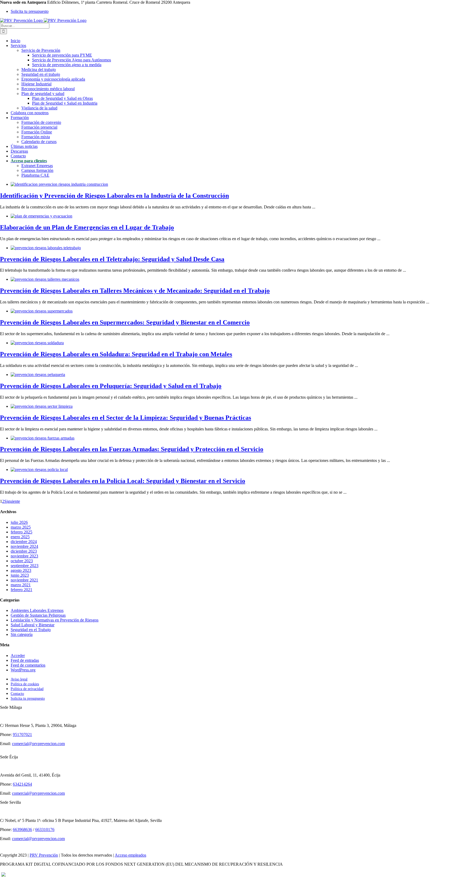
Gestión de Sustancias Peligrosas (38, 615)
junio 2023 (20, 575)
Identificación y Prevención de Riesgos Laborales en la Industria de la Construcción (114, 195)
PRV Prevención (44, 855)
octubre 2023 (22, 561)
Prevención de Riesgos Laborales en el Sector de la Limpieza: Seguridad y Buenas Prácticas (125, 417)
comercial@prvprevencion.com (38, 743)
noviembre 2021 (24, 580)
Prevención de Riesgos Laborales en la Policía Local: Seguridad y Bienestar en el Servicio (122, 480)
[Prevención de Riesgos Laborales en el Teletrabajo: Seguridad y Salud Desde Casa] (46, 248)
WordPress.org (23, 670)
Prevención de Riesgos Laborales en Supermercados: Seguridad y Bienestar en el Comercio (125, 322)
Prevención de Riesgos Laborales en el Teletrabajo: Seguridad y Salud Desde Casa (112, 259)
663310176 (44, 829)
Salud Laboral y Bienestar (32, 625)
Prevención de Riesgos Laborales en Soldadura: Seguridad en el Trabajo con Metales (116, 354)
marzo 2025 (21, 527)
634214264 (22, 784)
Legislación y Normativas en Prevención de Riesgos (54, 620)
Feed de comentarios (28, 665)
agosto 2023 (21, 570)
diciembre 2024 (24, 541)
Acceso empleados (130, 855)
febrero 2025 (21, 532)
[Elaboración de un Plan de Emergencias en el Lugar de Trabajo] (41, 216)
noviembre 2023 (24, 556)
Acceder (18, 655)
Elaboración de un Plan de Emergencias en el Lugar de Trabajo (87, 227)
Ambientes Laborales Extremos (37, 610)
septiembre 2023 (24, 565)
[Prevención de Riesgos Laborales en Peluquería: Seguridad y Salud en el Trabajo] (38, 374)
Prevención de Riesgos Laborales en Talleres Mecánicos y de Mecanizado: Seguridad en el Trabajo (135, 290)
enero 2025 (20, 536)
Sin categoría (22, 634)
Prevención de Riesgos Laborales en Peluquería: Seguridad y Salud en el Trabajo (110, 385)
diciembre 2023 (24, 551)
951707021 (22, 734)
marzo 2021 (21, 585)
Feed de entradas (25, 660)
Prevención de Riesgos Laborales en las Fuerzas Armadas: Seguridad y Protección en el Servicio (131, 449)
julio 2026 (19, 522)
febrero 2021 (21, 589)
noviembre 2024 (24, 546)
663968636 (22, 829)
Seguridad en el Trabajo (31, 629)
